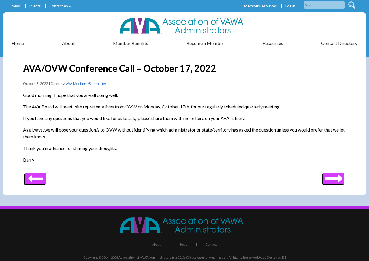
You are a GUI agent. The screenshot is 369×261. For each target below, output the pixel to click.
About (156, 244)
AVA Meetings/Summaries (86, 83)
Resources (273, 43)
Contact (211, 244)
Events (35, 6)
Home (18, 43)
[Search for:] (325, 4)
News (16, 6)
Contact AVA (60, 6)
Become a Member (205, 43)
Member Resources (260, 6)
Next (35, 176)
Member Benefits (130, 43)
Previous (333, 176)
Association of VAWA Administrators (145, 257)
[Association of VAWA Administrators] (184, 32)
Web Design (268, 257)
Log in (290, 6)
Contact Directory (339, 43)
